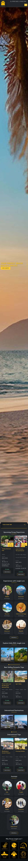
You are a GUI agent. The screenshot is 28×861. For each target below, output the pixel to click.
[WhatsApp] (1, 853)
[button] (8, 664)
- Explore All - (14, 637)
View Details (7, 571)
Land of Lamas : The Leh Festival (20, 549)
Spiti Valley (18, 684)
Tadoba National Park (6, 549)
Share (7, 569)
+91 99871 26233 (14, 1)
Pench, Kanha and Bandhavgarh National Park (6, 685)
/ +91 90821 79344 (22, 1)
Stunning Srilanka (20, 751)
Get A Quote (5, 268)
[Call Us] (1, 857)
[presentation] (2, 547)
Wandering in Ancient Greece (6, 752)
